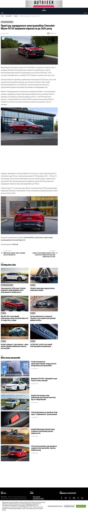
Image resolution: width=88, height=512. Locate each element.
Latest (44, 10)
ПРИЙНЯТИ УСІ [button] (81, 506)
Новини (10, 285)
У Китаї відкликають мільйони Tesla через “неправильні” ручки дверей (44, 413)
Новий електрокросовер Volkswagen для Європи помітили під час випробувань (43, 397)
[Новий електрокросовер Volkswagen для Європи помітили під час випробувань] (15, 403)
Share (3, 38)
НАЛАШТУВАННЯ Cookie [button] (55, 506)
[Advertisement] (29, 159)
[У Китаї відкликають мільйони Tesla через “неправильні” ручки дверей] (15, 419)
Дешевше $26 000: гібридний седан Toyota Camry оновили (44, 380)
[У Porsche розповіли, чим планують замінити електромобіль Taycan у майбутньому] (15, 453)
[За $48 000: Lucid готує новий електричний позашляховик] (44, 331)
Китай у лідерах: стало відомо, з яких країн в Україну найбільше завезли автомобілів (14, 346)
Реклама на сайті (38, 498)
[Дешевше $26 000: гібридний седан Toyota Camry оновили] (15, 386)
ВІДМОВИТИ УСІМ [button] (69, 506)
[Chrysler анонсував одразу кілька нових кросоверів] (44, 275)
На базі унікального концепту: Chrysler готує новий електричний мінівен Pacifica (42, 318)
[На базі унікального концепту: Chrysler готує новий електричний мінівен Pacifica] (44, 303)
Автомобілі (4, 285)
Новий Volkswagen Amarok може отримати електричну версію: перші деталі (43, 431)
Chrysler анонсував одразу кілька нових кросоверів (42, 289)
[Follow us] (84, 13)
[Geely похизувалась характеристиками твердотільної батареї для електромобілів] (15, 369)
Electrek (15, 244)
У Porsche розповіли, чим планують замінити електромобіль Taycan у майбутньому (44, 448)
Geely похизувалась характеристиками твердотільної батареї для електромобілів (43, 364)
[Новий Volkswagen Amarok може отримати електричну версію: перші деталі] (15, 436)
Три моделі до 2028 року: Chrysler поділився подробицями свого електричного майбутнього (13, 290)
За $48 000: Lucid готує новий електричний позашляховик (41, 345)
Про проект (36, 497)
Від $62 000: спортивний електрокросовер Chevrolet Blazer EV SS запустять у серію (14, 318)
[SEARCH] (86, 13)
